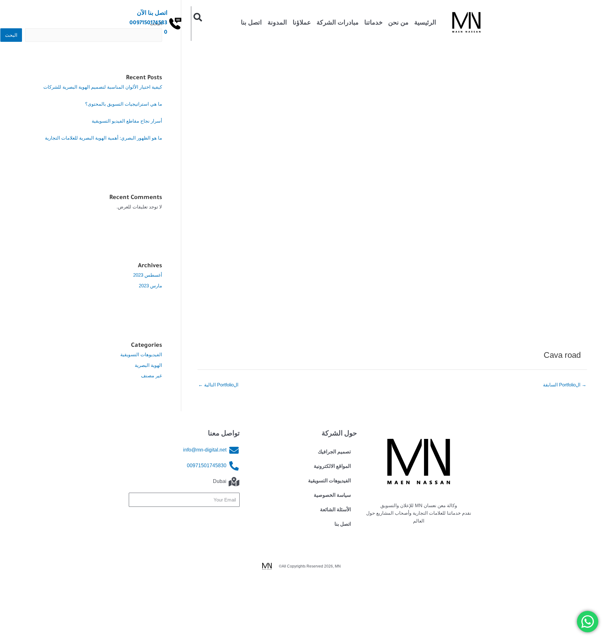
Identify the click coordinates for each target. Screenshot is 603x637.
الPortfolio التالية (218, 384)
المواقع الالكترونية (332, 467)
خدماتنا (373, 23)
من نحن (398, 23)
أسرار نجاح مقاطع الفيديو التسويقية (127, 121)
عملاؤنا (302, 23)
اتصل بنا (251, 23)
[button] (198, 17)
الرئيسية (425, 23)
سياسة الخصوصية (332, 496)
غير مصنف (151, 375)
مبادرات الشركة (338, 23)
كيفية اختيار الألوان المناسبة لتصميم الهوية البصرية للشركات (102, 87)
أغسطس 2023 (147, 275)
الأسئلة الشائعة (335, 510)
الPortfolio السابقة (564, 384)
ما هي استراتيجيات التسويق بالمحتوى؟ (123, 104)
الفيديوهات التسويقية (141, 354)
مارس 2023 (150, 285)
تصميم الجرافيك (334, 452)
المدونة (277, 23)
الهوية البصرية (148, 365)
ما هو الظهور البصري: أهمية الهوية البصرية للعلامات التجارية (103, 138)
